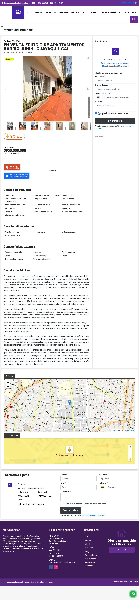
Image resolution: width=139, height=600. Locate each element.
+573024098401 (41, 3)
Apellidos (103, 475)
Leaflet (114, 430)
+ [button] (8, 382)
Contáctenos (129, 12)
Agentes (95, 12)
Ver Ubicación (62, 455)
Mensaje (99, 101)
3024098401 (58, 3)
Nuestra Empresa (111, 12)
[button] (88, 58)
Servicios (76, 12)
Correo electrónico (103, 85)
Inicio (29, 12)
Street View (16, 136)
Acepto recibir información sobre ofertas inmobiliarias (84, 504)
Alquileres (50, 12)
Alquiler (88, 544)
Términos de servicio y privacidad (93, 515)
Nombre (64, 475)
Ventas (38, 12)
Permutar (63, 12)
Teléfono (103, 483)
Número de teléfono (103, 93)
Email (63, 483)
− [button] (8, 386)
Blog (85, 12)
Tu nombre (100, 77)
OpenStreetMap (129, 430)
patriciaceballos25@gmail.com (116, 66)
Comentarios (65, 492)
